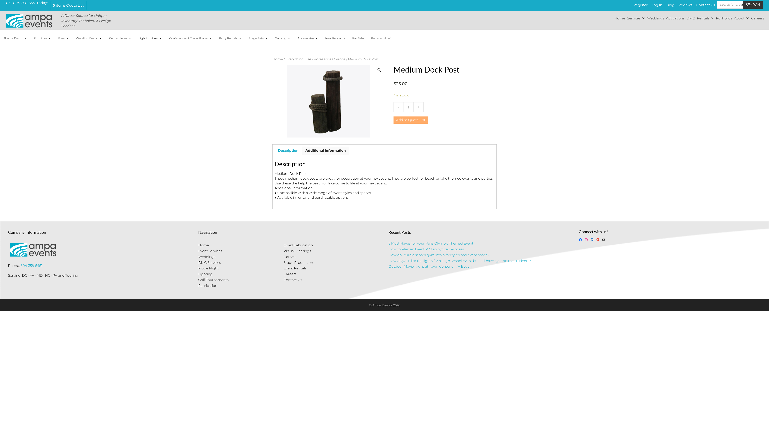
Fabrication (207, 286)
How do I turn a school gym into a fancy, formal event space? (439, 255)
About (739, 18)
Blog (670, 5)
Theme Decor (13, 38)
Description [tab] (288, 151)
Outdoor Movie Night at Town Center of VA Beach (430, 266)
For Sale (358, 38)
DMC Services (209, 263)
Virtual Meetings (297, 251)
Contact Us (705, 5)
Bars (61, 38)
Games (289, 257)
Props (340, 59)
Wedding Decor (87, 38)
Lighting (205, 274)
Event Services (210, 251)
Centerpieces (118, 38)
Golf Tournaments (213, 280)
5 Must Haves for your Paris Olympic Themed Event (431, 243)
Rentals (703, 18)
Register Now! (381, 38)
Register (640, 5)
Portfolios (724, 18)
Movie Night (208, 268)
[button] (379, 70)
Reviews (685, 5)
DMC (690, 18)
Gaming (280, 38)
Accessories (306, 38)
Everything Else (298, 59)
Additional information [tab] (325, 151)
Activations (675, 18)
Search (753, 5)
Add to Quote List (410, 120)
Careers (757, 18)
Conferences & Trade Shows (188, 38)
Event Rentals (295, 268)
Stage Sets (256, 38)
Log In (657, 5)
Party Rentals (228, 38)
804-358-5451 (31, 266)
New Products (335, 38)
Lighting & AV (148, 38)
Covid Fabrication (298, 245)
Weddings (655, 18)
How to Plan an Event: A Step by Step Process (426, 249)
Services (633, 18)
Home (619, 18)
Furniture (40, 38)
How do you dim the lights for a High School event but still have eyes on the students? (460, 261)
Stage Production (298, 263)
